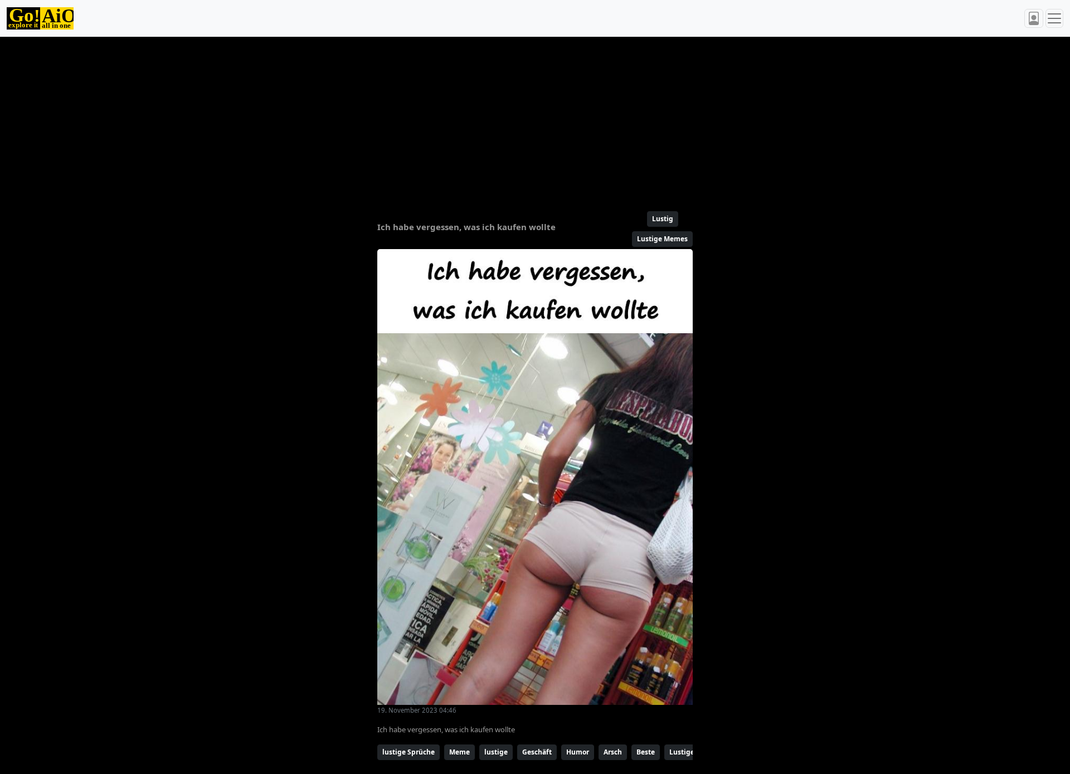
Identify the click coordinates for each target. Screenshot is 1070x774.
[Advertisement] (508, 119)
